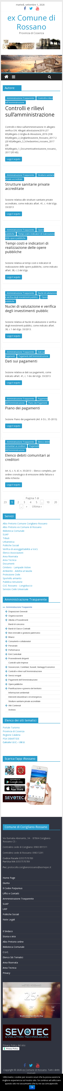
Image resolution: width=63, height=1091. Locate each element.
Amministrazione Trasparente (20, 98)
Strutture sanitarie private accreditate (27, 186)
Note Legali (9, 919)
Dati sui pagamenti (21, 361)
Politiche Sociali (11, 545)
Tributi (6, 538)
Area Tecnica (9, 560)
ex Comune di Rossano (31, 22)
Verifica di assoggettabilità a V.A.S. (20, 549)
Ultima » (37, 506)
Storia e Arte (9, 936)
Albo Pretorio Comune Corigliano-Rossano (25, 523)
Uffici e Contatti (11, 893)
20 (55, 502)
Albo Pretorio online (13, 941)
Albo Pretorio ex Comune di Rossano (22, 527)
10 (48, 502)
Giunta (6, 883)
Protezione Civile (11, 574)
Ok (32, 1087)
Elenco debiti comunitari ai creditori (27, 457)
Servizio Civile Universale (15, 589)
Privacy (6, 972)
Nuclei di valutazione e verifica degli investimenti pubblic (30, 308)
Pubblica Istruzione (12, 581)
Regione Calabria (11, 734)
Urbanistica (8, 541)
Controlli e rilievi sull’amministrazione (29, 111)
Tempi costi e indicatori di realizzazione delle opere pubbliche (26, 247)
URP (5, 909)
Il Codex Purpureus (12, 888)
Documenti (8, 563)
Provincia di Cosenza (13, 731)
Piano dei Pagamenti (37, 403)
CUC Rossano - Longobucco (17, 585)
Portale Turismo (11, 727)
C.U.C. (6, 952)
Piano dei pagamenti (22, 407)
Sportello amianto (12, 578)
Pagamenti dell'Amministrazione (33, 356)
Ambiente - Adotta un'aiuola (17, 570)
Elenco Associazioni (13, 552)
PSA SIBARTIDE (11, 738)
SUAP (6, 534)
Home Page (9, 877)
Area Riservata (10, 556)
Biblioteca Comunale (13, 530)
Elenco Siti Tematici (13, 957)
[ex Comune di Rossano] (6, 76)
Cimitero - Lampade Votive (17, 567)
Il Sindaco (8, 931)
